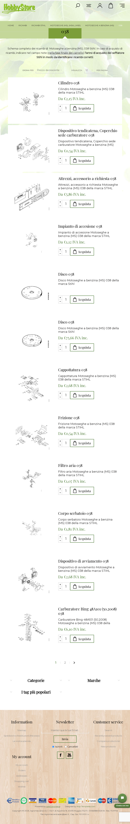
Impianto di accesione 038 (80, 226)
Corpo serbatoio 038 (75, 513)
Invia (65, 739)
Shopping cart (21, 781)
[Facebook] (60, 755)
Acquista (84, 108)
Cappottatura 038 (72, 369)
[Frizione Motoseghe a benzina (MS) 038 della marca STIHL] (32, 436)
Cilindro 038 (68, 83)
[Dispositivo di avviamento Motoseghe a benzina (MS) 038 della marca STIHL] (32, 580)
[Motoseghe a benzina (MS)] (32, 245)
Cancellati (72, 746)
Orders (21, 770)
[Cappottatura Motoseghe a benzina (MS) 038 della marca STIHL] (32, 388)
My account (22, 765)
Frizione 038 (68, 417)
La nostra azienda (22, 741)
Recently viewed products (108, 735)
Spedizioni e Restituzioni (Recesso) (22, 735)
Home (11, 25)
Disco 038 (66, 274)
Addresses (21, 776)
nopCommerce (53, 806)
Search (108, 730)
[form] (65, 730)
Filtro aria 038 (70, 465)
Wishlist (22, 786)
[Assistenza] (122, 798)
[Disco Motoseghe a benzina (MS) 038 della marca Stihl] (32, 293)
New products (108, 746)
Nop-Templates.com (86, 806)
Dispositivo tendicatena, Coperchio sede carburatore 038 (87, 132)
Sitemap (21, 730)
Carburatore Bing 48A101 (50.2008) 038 (87, 611)
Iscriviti (58, 746)
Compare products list (108, 741)
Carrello (111, 5)
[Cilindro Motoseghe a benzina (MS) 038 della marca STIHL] (32, 101)
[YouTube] (69, 755)
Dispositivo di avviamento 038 (83, 561)
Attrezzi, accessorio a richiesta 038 (87, 178)
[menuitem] (21, 730)
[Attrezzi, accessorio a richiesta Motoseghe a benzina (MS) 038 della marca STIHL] (32, 197)
